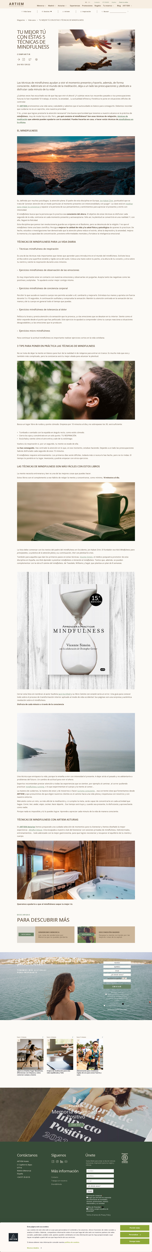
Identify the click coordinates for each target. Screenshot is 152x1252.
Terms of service (112, 1009)
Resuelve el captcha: (114, 978)
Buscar (106, 11)
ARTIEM (24, 106)
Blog (119, 6)
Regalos (98, 6)
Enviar (117, 986)
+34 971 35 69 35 (23, 1177)
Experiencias (75, 6)
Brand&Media (56, 1184)
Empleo (114, 2)
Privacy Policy (123, 1009)
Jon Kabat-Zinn (106, 200)
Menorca (40, 6)
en (89, 2)
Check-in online (123, 2)
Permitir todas (135, 1228)
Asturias (61, 6)
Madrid (51, 6)
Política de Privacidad (94, 1207)
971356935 (105, 2)
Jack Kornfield (64, 694)
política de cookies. (72, 1242)
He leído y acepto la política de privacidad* (117, 1006)
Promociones (87, 6)
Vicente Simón (86, 557)
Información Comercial (117, 992)
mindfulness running (35, 786)
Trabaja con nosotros (59, 1181)
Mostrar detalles (33, 1248)
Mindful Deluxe (35, 830)
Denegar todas (134, 1241)
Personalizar (133, 1234)
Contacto (97, 2)
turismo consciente (86, 791)
